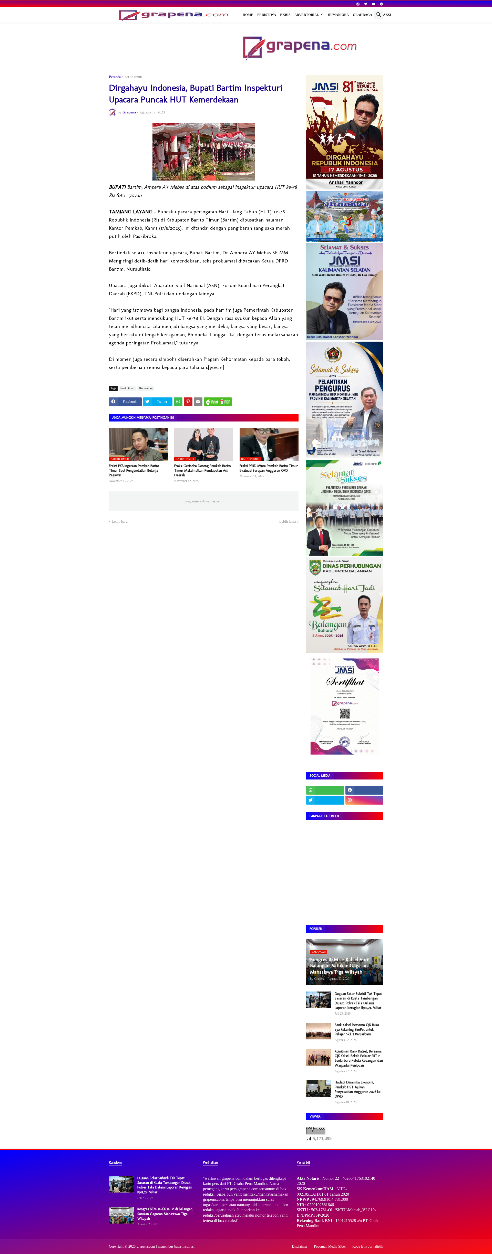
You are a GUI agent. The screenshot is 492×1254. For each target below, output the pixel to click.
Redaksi (383, 15)
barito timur (133, 77)
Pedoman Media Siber (330, 1246)
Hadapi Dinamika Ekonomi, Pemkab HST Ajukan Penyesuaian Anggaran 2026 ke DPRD (358, 1089)
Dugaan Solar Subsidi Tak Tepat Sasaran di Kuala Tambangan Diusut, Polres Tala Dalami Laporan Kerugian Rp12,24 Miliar (358, 1001)
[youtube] (373, 4)
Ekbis (285, 15)
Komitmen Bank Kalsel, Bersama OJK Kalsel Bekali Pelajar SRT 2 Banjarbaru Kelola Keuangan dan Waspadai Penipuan (359, 1058)
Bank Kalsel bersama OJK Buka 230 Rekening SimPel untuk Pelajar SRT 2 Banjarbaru (357, 1029)
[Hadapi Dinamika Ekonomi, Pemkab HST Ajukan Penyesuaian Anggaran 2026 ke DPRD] (318, 1088)
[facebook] (358, 4)
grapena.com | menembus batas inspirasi (165, 1246)
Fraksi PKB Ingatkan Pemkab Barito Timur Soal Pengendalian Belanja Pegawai (134, 470)
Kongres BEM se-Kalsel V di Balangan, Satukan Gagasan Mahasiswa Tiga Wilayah (165, 1213)
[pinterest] (381, 4)
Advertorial (306, 15)
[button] (378, 14)
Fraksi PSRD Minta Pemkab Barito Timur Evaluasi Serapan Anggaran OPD (269, 468)
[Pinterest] (188, 401)
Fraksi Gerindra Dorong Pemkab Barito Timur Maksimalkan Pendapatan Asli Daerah (202, 470)
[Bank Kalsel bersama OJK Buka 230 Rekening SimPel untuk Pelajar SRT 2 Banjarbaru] (318, 1031)
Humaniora (338, 15)
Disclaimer (300, 1246)
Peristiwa (266, 15)
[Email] (198, 401)
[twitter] (365, 4)
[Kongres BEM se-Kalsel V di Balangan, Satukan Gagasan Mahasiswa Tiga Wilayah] (121, 1215)
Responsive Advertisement (203, 501)
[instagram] (364, 800)
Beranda (115, 77)
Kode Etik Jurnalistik (367, 1246)
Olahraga (362, 15)
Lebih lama (287, 521)
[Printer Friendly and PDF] (218, 401)
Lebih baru (120, 521)
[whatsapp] (325, 790)
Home (248, 15)
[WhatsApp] (178, 401)
